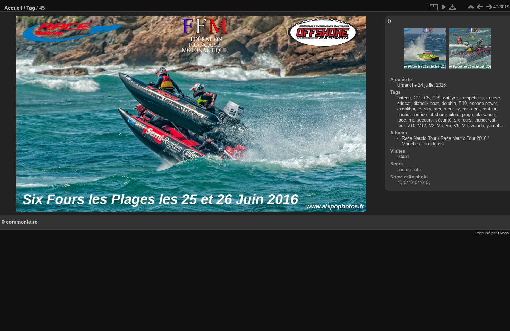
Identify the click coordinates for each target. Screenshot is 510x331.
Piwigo (503, 233)
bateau (404, 97)
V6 (456, 125)
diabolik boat (426, 103)
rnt (411, 120)
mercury (452, 108)
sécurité (443, 120)
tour (401, 125)
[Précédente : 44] (479, 6)
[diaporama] (443, 6)
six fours (462, 120)
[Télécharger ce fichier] (452, 6)
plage (467, 114)
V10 (411, 125)
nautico (419, 114)
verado (477, 125)
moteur (489, 108)
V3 (440, 125)
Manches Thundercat (423, 143)
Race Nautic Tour (419, 138)
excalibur (406, 108)
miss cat (471, 108)
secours (425, 120)
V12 (422, 125)
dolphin (449, 103)
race (401, 120)
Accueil (13, 8)
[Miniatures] (470, 6)
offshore (438, 114)
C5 (427, 97)
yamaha (495, 125)
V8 (465, 125)
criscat (404, 103)
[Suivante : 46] (488, 6)
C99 (436, 97)
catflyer (450, 97)
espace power (483, 103)
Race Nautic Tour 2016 (463, 138)
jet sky (424, 108)
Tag (30, 8)
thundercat (484, 120)
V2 (431, 125)
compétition (472, 97)
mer (437, 108)
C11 (417, 97)
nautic (403, 114)
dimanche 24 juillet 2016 (421, 85)
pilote (454, 114)
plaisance (485, 114)
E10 (463, 103)
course (493, 97)
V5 (448, 125)
